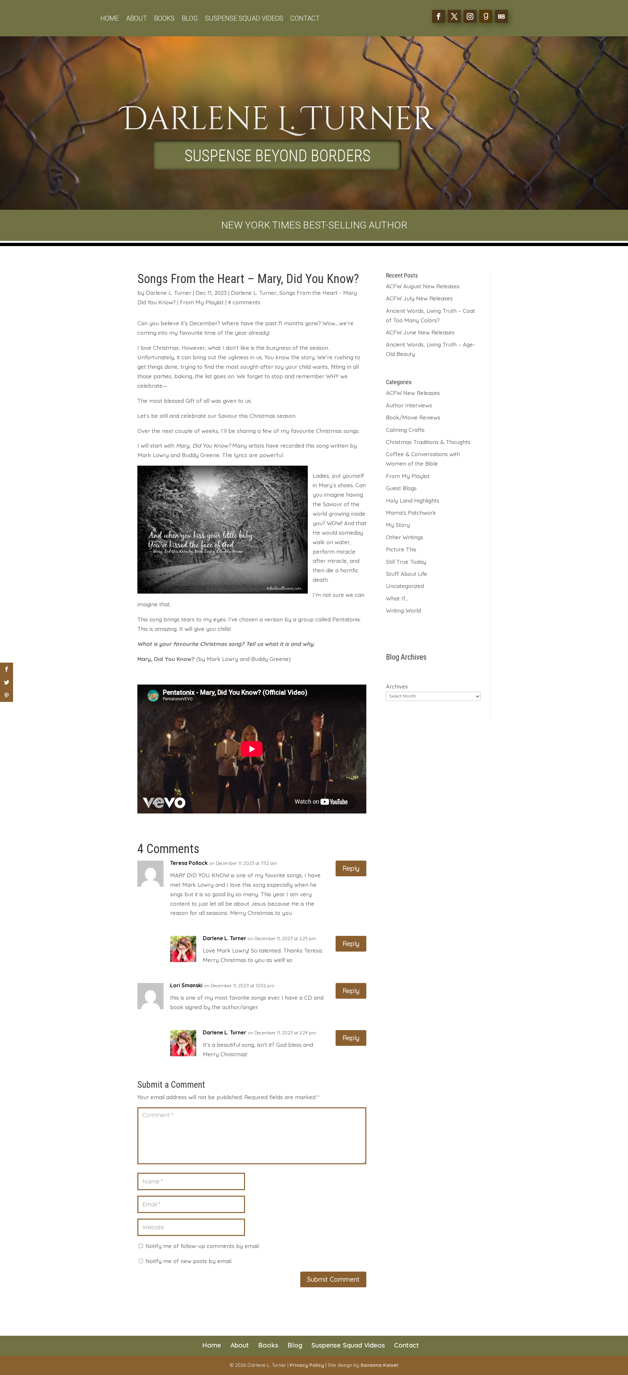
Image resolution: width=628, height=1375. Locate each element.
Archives (397, 686)
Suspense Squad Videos (244, 19)
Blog (190, 19)
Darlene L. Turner (168, 292)
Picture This (401, 549)
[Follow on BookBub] (501, 16)
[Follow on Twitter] (454, 16)
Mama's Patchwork (411, 512)
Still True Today (406, 561)
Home (109, 19)
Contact (305, 19)
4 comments (244, 302)
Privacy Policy (307, 1365)
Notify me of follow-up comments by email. (203, 1245)
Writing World (403, 610)
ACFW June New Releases (420, 332)
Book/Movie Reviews (413, 417)
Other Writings (404, 537)
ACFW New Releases (413, 392)
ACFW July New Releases (419, 298)
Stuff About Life (406, 573)
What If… (397, 598)
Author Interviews (409, 405)
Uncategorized (405, 585)
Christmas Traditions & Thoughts (428, 441)
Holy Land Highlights (412, 500)
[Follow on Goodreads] (485, 16)
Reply (350, 868)
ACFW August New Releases (423, 286)
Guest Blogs (401, 488)
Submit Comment (333, 1279)
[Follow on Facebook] (438, 16)
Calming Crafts (405, 429)
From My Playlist (202, 302)
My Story (398, 524)
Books (164, 19)
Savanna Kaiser (379, 1365)
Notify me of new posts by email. (189, 1261)
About (136, 19)
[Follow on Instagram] (470, 16)
